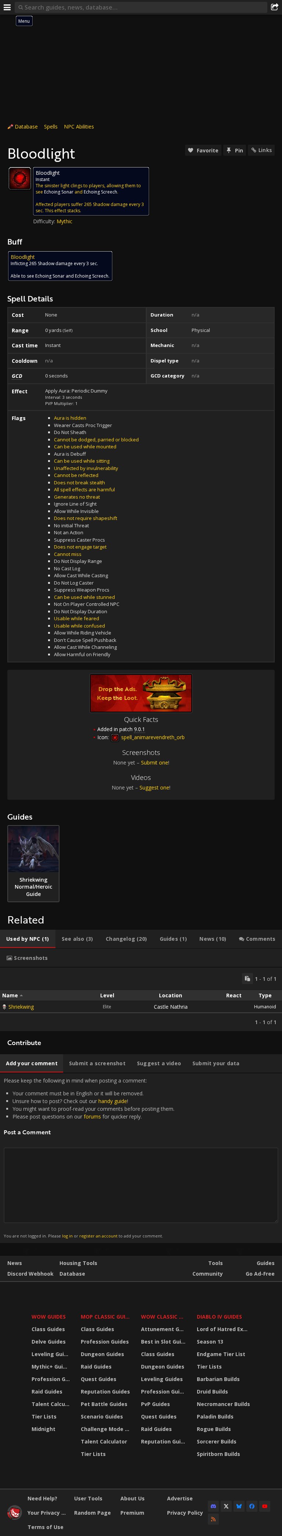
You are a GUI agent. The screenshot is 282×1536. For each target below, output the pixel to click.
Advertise (180, 1498)
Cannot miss (68, 554)
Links (265, 150)
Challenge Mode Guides (106, 1428)
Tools (215, 1262)
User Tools (88, 1498)
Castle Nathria (171, 1006)
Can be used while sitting (81, 461)
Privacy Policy (185, 1512)
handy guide (112, 1101)
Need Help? (42, 1498)
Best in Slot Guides (164, 1341)
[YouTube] (264, 1506)
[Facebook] (251, 1506)
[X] (226, 1506)
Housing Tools (78, 1262)
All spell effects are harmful (84, 489)
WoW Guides (49, 1316)
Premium (132, 1512)
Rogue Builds (214, 1428)
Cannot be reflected (76, 475)
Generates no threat (77, 497)
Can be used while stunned (84, 597)
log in (67, 1236)
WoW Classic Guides (164, 1316)
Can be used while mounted (85, 446)
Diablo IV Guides (219, 1316)
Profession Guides (52, 1379)
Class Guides (48, 1329)
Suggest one (154, 787)
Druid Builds (212, 1391)
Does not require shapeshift (85, 518)
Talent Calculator (52, 1404)
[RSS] (213, 1519)
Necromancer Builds (223, 1404)
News (14, 1262)
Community (207, 1273)
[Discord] (213, 1506)
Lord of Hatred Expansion (224, 1329)
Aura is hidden (70, 418)
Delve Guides (49, 1341)
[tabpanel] (141, 999)
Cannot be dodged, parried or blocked (96, 439)
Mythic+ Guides (52, 1366)
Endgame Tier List (221, 1354)
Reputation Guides (105, 1391)
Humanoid (265, 1007)
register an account (98, 1236)
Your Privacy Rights (48, 1512)
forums (92, 1116)
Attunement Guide (164, 1329)
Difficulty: (45, 221)
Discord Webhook (30, 1273)
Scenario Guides (102, 1416)
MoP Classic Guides (106, 1316)
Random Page (92, 1512)
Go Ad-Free (260, 1273)
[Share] (274, 7)
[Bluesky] (239, 1506)
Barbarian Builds (218, 1379)
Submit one (154, 762)
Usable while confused (79, 625)
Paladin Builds (215, 1416)
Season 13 (210, 1341)
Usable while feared (76, 618)
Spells (51, 126)
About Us (132, 1498)
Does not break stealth (79, 482)
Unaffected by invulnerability (86, 468)
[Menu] (7, 7)
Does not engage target (80, 546)
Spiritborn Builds (218, 1453)
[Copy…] (247, 978)
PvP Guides (155, 1404)
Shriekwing (21, 1006)
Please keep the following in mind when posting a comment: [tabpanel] (89, 1158)
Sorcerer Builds (216, 1441)
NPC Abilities (79, 126)
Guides (266, 1262)
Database (26, 126)
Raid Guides (47, 1391)
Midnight (43, 1428)
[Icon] (19, 178)
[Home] (14, 1517)
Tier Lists (44, 1416)
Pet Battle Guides (104, 1404)
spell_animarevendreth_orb (152, 737)
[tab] (27, 939)
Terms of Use (46, 1527)
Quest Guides (98, 1379)
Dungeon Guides (102, 1354)
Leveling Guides (52, 1354)
